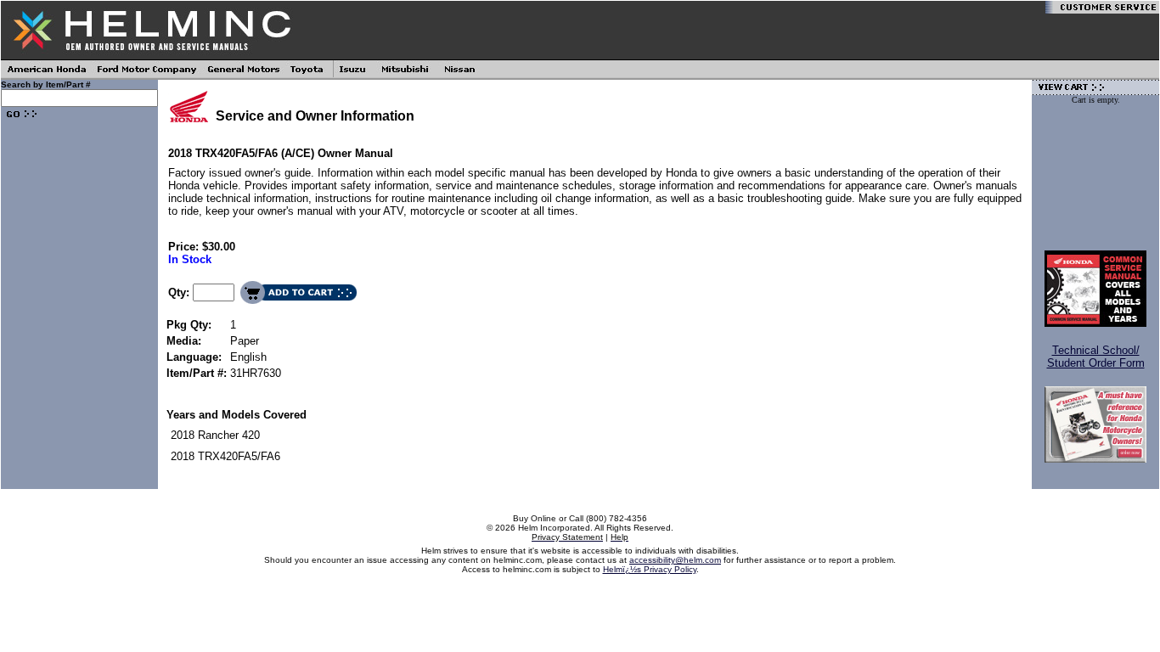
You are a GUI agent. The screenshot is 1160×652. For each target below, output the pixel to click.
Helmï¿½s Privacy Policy (649, 569)
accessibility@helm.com (675, 560)
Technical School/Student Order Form (1096, 356)
